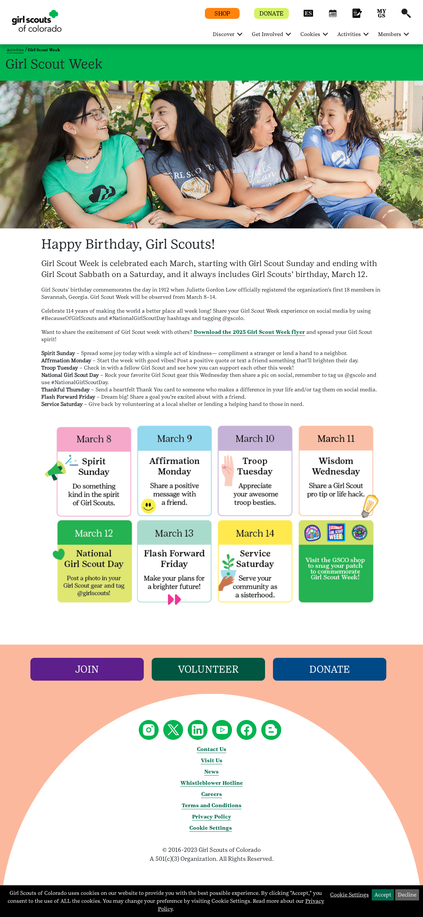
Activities (15, 50)
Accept (382, 895)
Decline (407, 895)
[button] (308, 16)
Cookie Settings (210, 828)
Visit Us (211, 760)
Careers (211, 794)
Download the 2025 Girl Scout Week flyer (249, 332)
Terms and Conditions (212, 805)
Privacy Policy (211, 817)
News (211, 772)
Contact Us (211, 749)
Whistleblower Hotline (211, 783)
